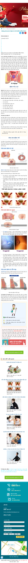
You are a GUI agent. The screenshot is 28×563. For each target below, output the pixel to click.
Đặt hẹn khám (20, 536)
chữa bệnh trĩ (21, 470)
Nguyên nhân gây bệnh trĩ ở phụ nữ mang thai (14, 431)
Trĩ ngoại (5, 231)
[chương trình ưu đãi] (14, 15)
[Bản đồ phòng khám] (14, 499)
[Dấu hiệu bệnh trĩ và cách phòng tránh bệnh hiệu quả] (14, 391)
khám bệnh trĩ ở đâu (12, 470)
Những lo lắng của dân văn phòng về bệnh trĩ (14, 449)
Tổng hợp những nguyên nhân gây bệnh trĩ (13, 132)
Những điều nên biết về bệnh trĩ (14, 362)
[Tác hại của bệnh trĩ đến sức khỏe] (14, 426)
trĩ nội (11, 469)
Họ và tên (6, 520)
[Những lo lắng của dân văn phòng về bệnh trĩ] (14, 460)
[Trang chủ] (1, 28)
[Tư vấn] (14, 489)
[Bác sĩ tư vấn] (14, 342)
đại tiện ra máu (21, 469)
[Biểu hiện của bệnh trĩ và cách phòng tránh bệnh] (14, 408)
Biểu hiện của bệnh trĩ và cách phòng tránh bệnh (14, 397)
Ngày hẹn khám (8, 532)
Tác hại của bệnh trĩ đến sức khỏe (14, 414)
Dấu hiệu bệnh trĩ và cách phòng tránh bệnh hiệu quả (13, 379)
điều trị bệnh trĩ (22, 560)
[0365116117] (14, 485)
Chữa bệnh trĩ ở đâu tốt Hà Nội (12, 320)
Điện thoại (7, 524)
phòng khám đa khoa (11, 471)
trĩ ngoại (15, 469)
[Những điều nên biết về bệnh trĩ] (14, 374)
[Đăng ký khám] (14, 494)
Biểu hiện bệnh (8, 528)
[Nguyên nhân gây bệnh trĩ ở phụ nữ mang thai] (14, 443)
